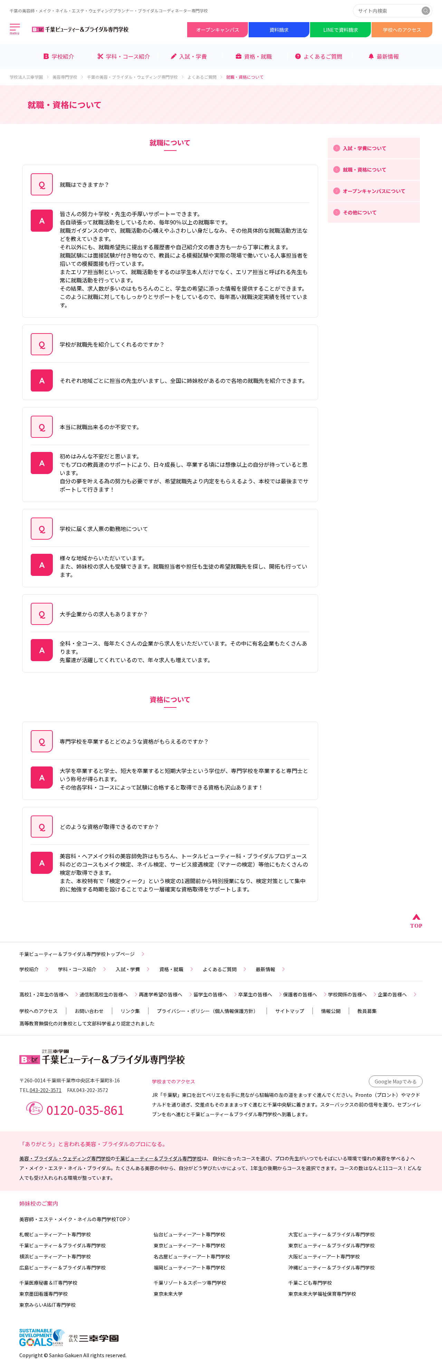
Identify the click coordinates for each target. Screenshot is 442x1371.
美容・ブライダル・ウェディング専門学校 (64, 1158)
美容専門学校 (64, 77)
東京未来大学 (168, 1293)
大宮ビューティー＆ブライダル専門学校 (331, 1234)
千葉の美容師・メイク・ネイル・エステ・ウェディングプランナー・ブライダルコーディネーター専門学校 (109, 10)
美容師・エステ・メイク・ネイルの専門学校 (72, 1219)
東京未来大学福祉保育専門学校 (322, 1293)
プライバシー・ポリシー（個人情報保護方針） (207, 1010)
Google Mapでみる (396, 1081)
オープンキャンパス (217, 29)
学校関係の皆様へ (347, 994)
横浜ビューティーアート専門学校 (55, 1256)
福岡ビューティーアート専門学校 (189, 1267)
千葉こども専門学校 (310, 1282)
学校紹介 (29, 969)
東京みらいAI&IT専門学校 (47, 1304)
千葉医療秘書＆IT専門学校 (48, 1282)
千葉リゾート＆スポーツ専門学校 (190, 1282)
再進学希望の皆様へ (160, 994)
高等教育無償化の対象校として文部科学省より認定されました (87, 1023)
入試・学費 (128, 969)
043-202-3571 (45, 1090)
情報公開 (330, 1010)
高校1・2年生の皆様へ (43, 994)
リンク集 (130, 1010)
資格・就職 (171, 969)
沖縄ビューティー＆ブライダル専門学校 (331, 1267)
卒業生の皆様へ (255, 994)
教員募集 (367, 1010)
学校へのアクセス (402, 29)
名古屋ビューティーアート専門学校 (192, 1256)
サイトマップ (289, 1010)
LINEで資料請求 (340, 29)
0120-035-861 (85, 1109)
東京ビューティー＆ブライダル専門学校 (331, 1245)
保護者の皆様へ (300, 994)
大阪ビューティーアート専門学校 (324, 1256)
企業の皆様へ (392, 994)
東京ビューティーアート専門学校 (189, 1245)
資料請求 (279, 29)
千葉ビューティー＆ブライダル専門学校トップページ (77, 953)
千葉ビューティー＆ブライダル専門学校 (158, 1158)
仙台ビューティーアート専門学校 (189, 1234)
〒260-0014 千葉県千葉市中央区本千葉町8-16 (69, 1080)
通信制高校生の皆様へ (103, 994)
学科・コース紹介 (77, 969)
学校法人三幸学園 (26, 77)
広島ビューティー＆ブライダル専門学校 (62, 1267)
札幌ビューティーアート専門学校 (55, 1234)
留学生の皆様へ (210, 994)
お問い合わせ (89, 1010)
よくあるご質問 (202, 77)
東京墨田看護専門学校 (43, 1293)
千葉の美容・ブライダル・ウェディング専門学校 (132, 77)
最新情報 (265, 969)
